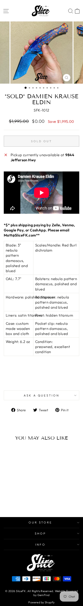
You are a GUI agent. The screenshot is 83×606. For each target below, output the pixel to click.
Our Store (40, 522)
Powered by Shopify (41, 602)
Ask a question (42, 395)
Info (40, 544)
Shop (40, 533)
